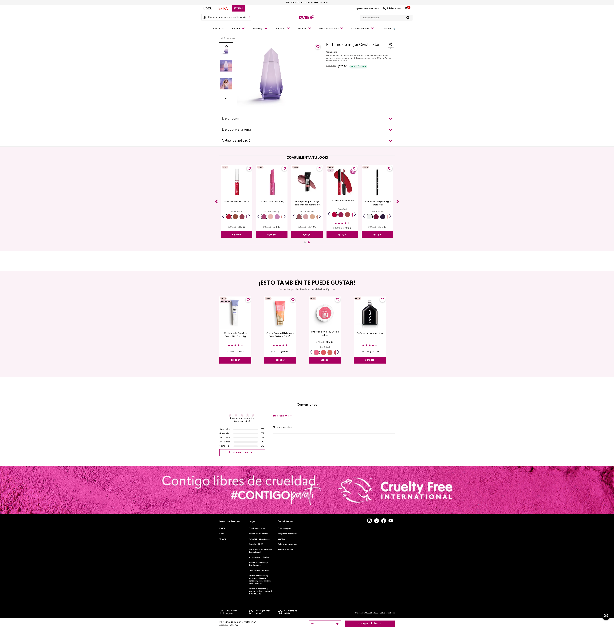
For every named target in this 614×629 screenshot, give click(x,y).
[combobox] (386, 17)
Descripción (231, 118)
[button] (228, 216)
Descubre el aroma (236, 129)
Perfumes (230, 38)
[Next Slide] (397, 201)
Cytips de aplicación (237, 140)
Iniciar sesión (394, 8)
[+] (337, 623)
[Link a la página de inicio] (222, 38)
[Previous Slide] (216, 201)
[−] (312, 623)
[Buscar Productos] (408, 18)
